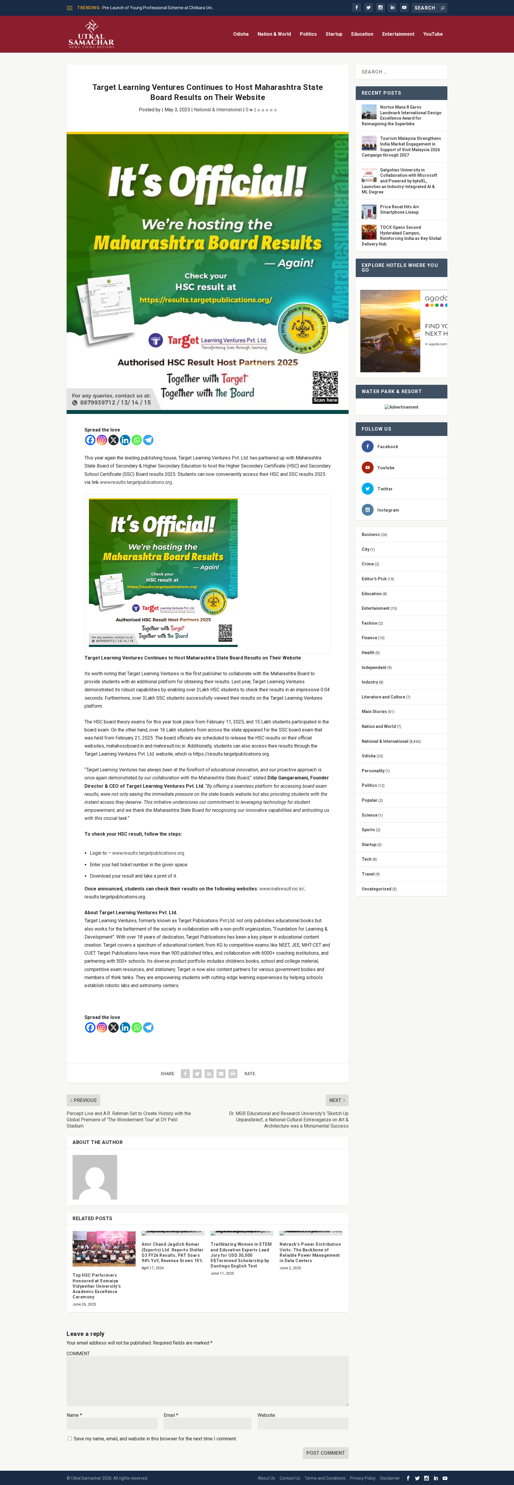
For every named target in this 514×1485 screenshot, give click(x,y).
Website (266, 1415)
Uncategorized (376, 889)
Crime (368, 564)
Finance (369, 637)
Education (362, 34)
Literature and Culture (383, 697)
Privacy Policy (363, 1478)
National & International (218, 109)
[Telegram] (148, 440)
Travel (368, 874)
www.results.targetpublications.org (136, 482)
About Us (266, 1478)
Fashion (369, 623)
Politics (308, 34)
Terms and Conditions (325, 1478)
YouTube (433, 34)
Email (171, 1415)
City (365, 549)
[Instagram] (102, 440)
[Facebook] (90, 440)
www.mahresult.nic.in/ (282, 889)
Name (74, 1415)
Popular (369, 800)
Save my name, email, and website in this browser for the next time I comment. (155, 1439)
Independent (374, 667)
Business (371, 534)
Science (369, 815)
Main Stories (374, 711)
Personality (373, 770)
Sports (368, 829)
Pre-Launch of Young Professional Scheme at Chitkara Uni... (158, 7)
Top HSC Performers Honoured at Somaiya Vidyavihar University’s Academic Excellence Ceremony (97, 1286)
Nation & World (274, 34)
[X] (113, 440)
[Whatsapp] (136, 440)
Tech (367, 859)
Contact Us (290, 1478)
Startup (334, 34)
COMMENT (78, 1353)
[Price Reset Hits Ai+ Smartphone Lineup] (369, 212)
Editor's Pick (374, 578)
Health (368, 652)
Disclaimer (390, 1478)
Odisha (241, 34)
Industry (370, 682)
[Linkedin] (125, 440)
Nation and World (379, 726)
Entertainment (398, 34)
